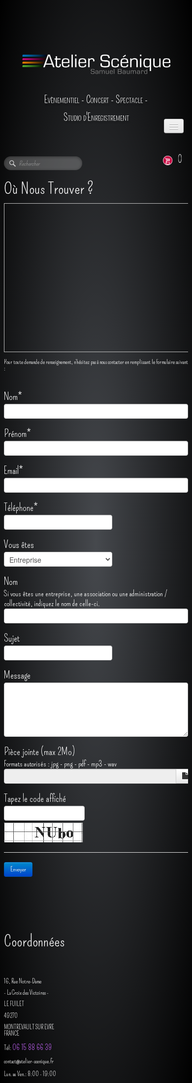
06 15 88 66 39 (32, 1047)
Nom (11, 581)
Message (17, 675)
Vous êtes (19, 544)
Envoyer (18, 869)
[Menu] (174, 126)
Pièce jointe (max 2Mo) (39, 752)
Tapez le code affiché (35, 798)
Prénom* (17, 433)
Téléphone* (20, 507)
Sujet (12, 638)
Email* (13, 470)
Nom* (13, 396)
